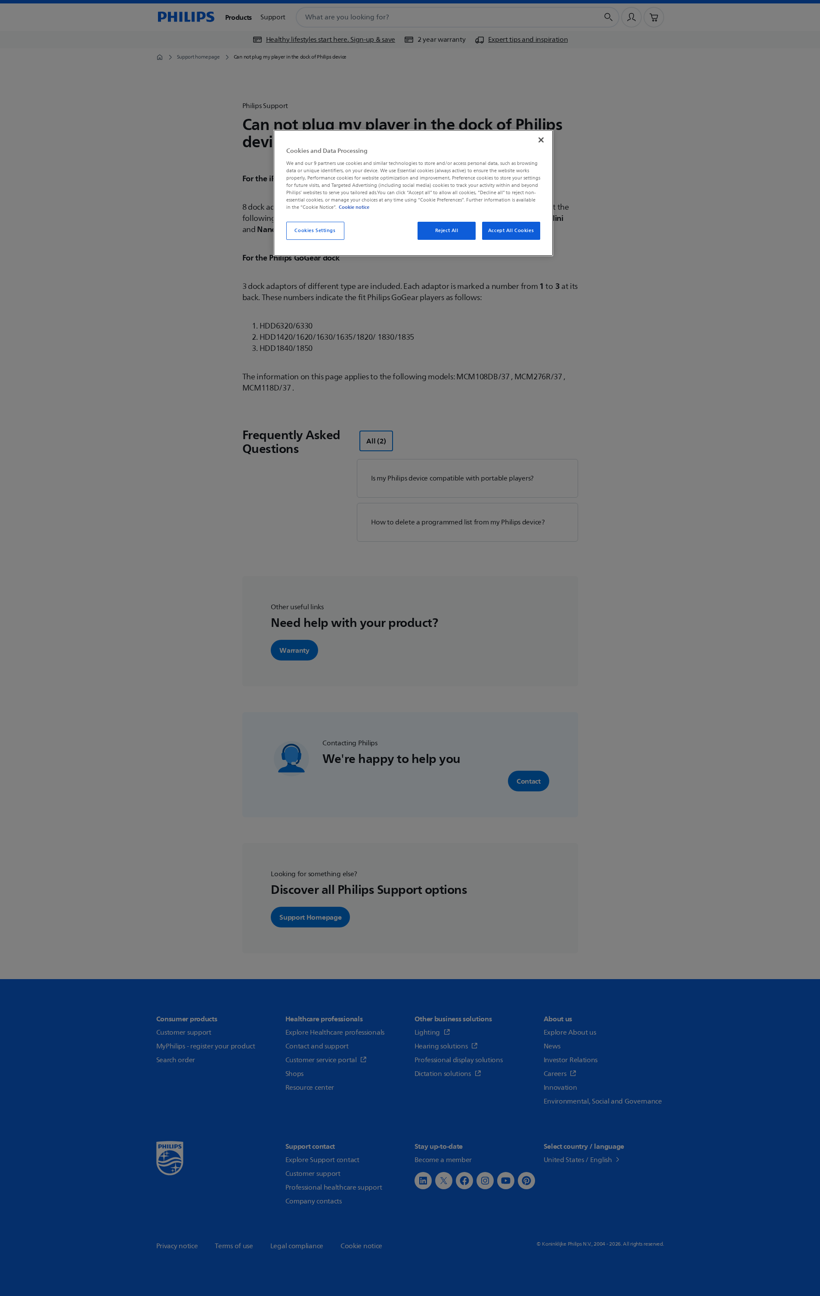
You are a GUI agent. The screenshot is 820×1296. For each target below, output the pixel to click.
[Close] (541, 139)
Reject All (446, 230)
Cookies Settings (314, 230)
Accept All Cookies (511, 230)
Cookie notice (354, 207)
